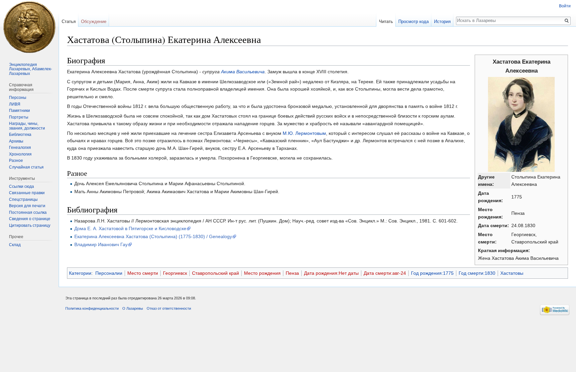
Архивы (16, 141)
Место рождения (262, 273)
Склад (15, 244)
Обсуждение (93, 21)
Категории (80, 273)
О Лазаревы (132, 308)
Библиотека (20, 134)
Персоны (17, 97)
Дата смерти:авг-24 (385, 273)
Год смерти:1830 (477, 273)
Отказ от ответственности (169, 308)
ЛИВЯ (14, 104)
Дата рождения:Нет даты (331, 273)
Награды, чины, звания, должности (27, 126)
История (442, 21)
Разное (16, 160)
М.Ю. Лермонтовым (304, 133)
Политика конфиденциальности (92, 308)
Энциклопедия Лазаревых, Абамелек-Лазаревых (30, 69)
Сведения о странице (29, 218)
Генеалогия (20, 147)
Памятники (19, 110)
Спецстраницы (23, 199)
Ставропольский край (215, 273)
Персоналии (108, 273)
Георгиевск (175, 273)
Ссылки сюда (21, 186)
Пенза (292, 273)
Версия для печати (27, 205)
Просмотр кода (413, 21)
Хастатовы (511, 273)
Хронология (20, 154)
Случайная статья (26, 167)
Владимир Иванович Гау (101, 244)
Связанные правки (27, 192)
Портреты (18, 117)
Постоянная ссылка (28, 212)
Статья (69, 21)
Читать (386, 21)
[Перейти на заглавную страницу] (29, 26)
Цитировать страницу (29, 225)
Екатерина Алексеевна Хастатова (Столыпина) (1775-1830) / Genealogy (153, 236)
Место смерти (142, 273)
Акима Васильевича (243, 71)
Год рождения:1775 (432, 273)
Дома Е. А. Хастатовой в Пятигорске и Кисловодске (130, 228)
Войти (565, 6)
